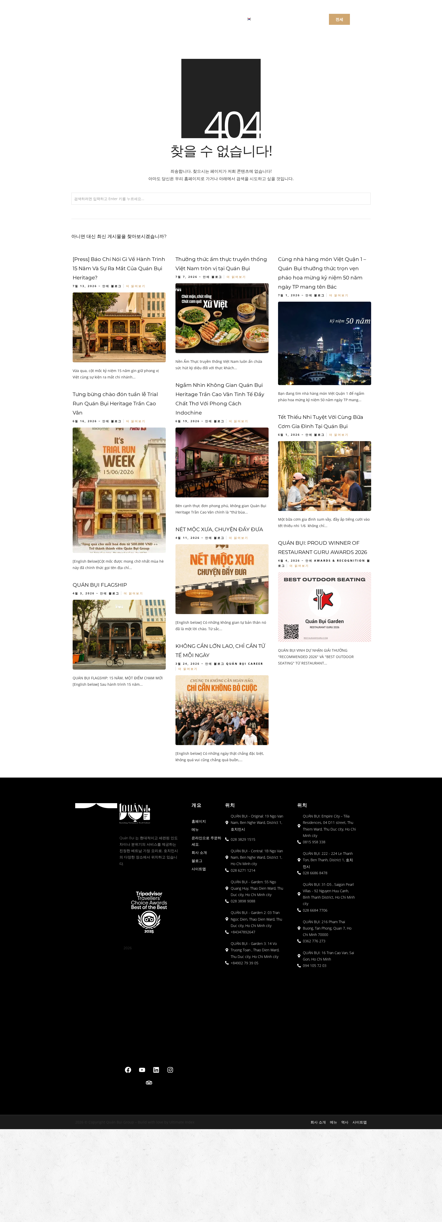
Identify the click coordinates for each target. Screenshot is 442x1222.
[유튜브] (142, 1070)
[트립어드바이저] (149, 1082)
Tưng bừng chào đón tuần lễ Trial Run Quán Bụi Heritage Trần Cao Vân (115, 403)
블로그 (116, 286)
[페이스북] (127, 1070)
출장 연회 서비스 (219, 18)
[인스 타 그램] (170, 1070)
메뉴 (146, 18)
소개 (188, 18)
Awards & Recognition (339, 560)
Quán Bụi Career (244, 663)
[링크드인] (156, 1070)
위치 (167, 18)
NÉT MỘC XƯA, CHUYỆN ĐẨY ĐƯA (219, 529)
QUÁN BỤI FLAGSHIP (100, 585)
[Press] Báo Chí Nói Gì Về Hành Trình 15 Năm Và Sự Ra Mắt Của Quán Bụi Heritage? (119, 268)
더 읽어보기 (136, 286)
